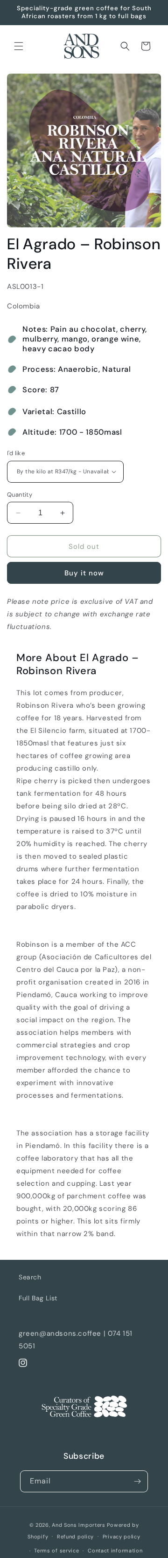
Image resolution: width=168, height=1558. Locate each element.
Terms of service (56, 1550)
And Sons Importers (78, 1525)
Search (30, 1277)
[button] (18, 46)
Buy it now (84, 573)
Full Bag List (38, 1298)
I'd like (16, 453)
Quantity (19, 495)
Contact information (115, 1550)
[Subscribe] (137, 1481)
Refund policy (75, 1536)
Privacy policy (121, 1536)
